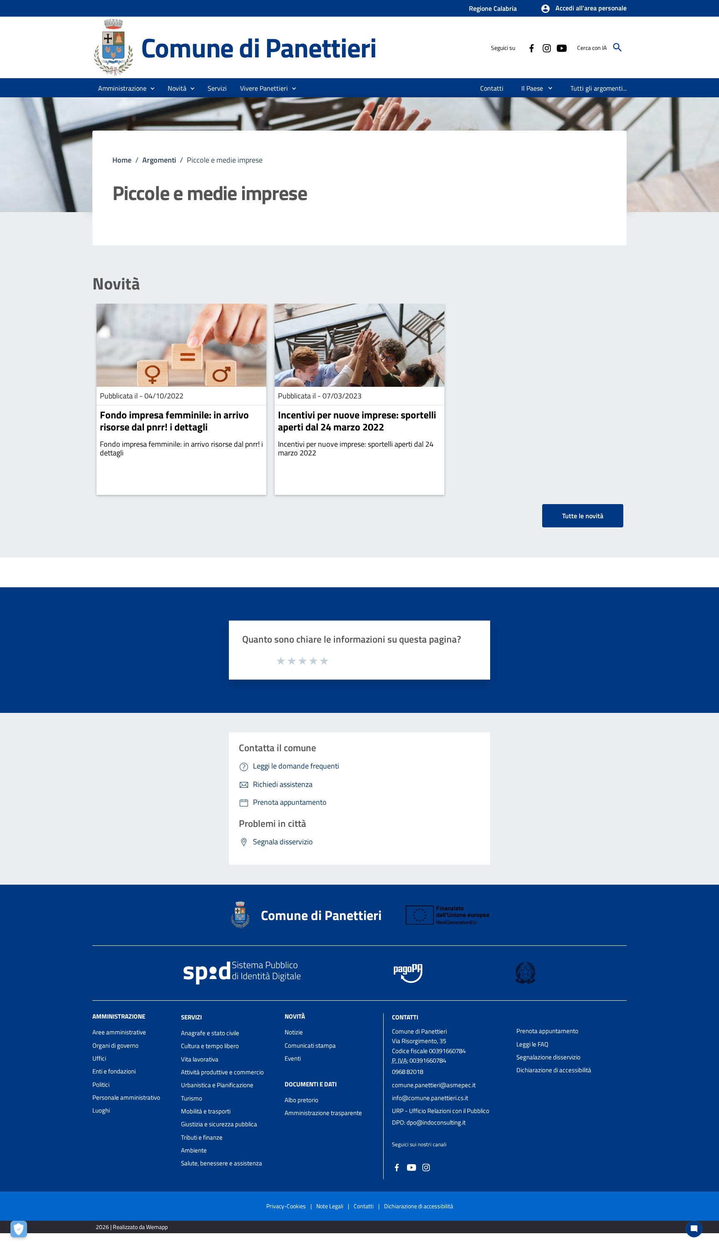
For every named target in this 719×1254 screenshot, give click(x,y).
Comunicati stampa (310, 1045)
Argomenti (159, 160)
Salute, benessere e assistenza (221, 1163)
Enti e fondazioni (114, 1071)
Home (121, 160)
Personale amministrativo (126, 1097)
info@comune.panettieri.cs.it (430, 1098)
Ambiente (194, 1150)
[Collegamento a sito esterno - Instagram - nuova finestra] (546, 47)
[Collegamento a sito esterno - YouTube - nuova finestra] (561, 47)
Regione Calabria (493, 8)
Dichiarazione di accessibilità (553, 1070)
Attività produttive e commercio (222, 1072)
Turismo (191, 1098)
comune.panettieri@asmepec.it (434, 1085)
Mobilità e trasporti (206, 1111)
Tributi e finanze (202, 1137)
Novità (116, 284)
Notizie (294, 1032)
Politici (100, 1084)
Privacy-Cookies (286, 1206)
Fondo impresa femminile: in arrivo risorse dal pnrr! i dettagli (174, 420)
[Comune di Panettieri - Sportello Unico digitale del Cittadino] (113, 46)
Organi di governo (115, 1045)
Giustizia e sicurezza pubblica (219, 1124)
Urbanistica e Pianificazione (217, 1085)
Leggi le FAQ (532, 1044)
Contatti (405, 1017)
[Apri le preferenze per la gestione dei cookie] (20, 1231)
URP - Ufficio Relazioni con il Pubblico (440, 1110)
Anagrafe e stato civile (210, 1033)
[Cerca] (617, 47)
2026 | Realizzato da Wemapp (132, 1226)
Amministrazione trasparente (323, 1113)
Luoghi (101, 1110)
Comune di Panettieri (258, 47)
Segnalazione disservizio (548, 1057)
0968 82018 (407, 1071)
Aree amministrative (119, 1032)
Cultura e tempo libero (210, 1046)
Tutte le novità (582, 516)
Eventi (293, 1058)
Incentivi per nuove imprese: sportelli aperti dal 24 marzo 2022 (357, 420)
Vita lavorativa (199, 1059)
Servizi (191, 1017)
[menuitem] (492, 88)
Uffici (99, 1058)
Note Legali (329, 1206)
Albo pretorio (301, 1100)
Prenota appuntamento (547, 1031)
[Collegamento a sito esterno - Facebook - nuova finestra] (531, 47)
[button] (583, 9)
